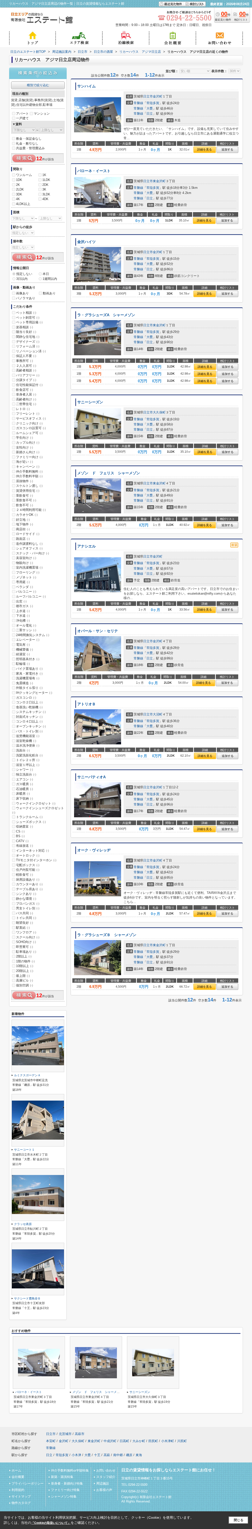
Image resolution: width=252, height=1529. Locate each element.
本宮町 (51, 1441)
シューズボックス (31, 822)
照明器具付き (27, 659)
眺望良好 (24, 923)
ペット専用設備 (29, 322)
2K (18, 185)
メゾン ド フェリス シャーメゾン (108, 473)
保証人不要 (26, 356)
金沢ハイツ (86, 242)
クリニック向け (29, 423)
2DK (45, 185)
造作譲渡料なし (29, 544)
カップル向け (27, 442)
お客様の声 (104, 1490)
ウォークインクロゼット (35, 803)
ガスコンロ (26, 697)
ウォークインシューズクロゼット (38, 810)
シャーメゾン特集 (64, 1496)
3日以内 (22, 279)
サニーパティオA (91, 777)
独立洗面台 (26, 774)
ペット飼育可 (27, 317)
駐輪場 (23, 664)
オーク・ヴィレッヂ (93, 850)
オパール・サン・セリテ (97, 631)
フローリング (27, 572)
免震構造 (24, 683)
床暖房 (23, 793)
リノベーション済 (31, 351)
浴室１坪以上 (27, 765)
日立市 (148, 96)
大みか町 (138, 1441)
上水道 (23, 611)
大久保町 (159, 412)
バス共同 (24, 913)
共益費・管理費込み (30, 148)
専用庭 (23, 582)
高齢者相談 (26, 370)
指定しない (24, 274)
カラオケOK (27, 515)
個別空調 (24, 985)
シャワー (24, 769)
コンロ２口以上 (29, 702)
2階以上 (24, 956)
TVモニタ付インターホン (36, 860)
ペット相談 (26, 312)
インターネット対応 (32, 850)
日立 (149, 113)
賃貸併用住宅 (27, 490)
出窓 (21, 601)
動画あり (49, 293)
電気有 (23, 644)
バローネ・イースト (93, 171)
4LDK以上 (23, 204)
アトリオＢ (86, 704)
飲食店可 (24, 390)
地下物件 (24, 524)
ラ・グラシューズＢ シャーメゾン (106, 935)
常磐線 (138, 103)
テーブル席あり (29, 889)
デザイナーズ (27, 341)
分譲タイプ (26, 380)
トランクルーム (29, 817)
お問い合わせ (105, 1470)
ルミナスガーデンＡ (27, 1075)
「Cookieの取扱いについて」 (51, 1523)
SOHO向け (26, 942)
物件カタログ (21, 1503)
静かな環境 (26, 899)
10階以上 (24, 966)
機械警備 (24, 649)
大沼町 (157, 714)
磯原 (129, 1455)
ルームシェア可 (29, 433)
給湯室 (23, 654)
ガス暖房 (24, 784)
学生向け (24, 437)
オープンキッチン (31, 726)
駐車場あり (26, 952)
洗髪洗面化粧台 (29, 755)
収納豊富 (24, 826)
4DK (45, 199)
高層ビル (24, 980)
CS (20, 831)
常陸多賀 (152, 103)
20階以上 (24, 971)
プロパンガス (27, 903)
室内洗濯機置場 (29, 567)
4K (18, 199)
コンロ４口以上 (29, 721)
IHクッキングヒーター (34, 693)
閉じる (238, 1520)
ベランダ (24, 587)
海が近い (24, 462)
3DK (19, 194)
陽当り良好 (26, 332)
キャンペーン (27, 466)
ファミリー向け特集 (65, 1490)
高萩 (107, 1455)
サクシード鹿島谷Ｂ (27, 1298)
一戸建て (22, 118)
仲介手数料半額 (29, 476)
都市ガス (24, 606)
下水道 (23, 615)
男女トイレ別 (27, 908)
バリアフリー (27, 375)
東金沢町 (159, 181)
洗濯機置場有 (27, 678)
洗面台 (23, 750)
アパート (22, 113)
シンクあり (26, 894)
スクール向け (27, 937)
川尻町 (182, 1441)
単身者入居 (26, 394)
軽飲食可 (24, 874)
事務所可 (24, 361)
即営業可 (24, 947)
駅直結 (23, 927)
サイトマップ (21, 1496)
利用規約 (18, 1490)
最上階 (23, 976)
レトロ (23, 409)
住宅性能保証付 (29, 385)
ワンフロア (26, 932)
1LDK (46, 180)
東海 (139, 1455)
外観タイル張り (29, 688)
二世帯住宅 (26, 404)
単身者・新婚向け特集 (67, 1483)
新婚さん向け (27, 452)
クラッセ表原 (23, 1224)
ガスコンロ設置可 (31, 428)
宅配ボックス (27, 865)
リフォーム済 (27, 346)
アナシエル (86, 546)
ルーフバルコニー (31, 596)
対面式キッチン (29, 717)
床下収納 (24, 798)
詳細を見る (204, 149)
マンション (42, 113)
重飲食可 (24, 495)
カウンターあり (29, 884)
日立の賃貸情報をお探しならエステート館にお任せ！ (168, 1470)
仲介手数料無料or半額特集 (70, 1470)
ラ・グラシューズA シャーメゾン (106, 315)
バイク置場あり (29, 668)
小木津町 (167, 1441)
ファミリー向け (29, 457)
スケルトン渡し (29, 486)
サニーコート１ (24, 1149)
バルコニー (26, 591)
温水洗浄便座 (27, 745)
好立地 (23, 519)
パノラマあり (25, 298)
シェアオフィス (29, 548)
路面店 (23, 539)
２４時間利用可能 (31, 510)
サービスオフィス (31, 418)
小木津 (76, 1455)
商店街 (23, 529)
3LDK (46, 194)
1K (44, 175)
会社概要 (18, 1477)
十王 (97, 1455)
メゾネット (26, 577)
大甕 (149, 108)
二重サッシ (26, 630)
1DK (19, 180)
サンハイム (86, 86)
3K (44, 189)
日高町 (124, 1441)
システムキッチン (31, 712)
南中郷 (118, 1455)
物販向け (24, 563)
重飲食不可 (26, 500)
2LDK (20, 189)
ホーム (16, 1470)
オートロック (27, 855)
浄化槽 (23, 620)
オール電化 (26, 625)
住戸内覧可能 (27, 870)
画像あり (22, 293)
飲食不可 (24, 505)
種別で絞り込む (38, 85)
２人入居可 (26, 366)
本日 (46, 274)
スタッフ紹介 (105, 1477)
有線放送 (24, 845)
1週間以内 (50, 279)
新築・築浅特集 (62, 1477)
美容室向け (26, 558)
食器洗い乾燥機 (29, 707)
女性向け (24, 447)
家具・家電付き (29, 673)
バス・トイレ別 (29, 731)
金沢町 (157, 96)
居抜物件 (24, 481)
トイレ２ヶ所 (27, 760)
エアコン (24, 779)
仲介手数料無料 (29, 471)
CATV (22, 841)
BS (20, 836)
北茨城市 (65, 1434)
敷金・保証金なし (29, 138)
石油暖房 (24, 789)
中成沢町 (110, 1441)
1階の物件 (25, 961)
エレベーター (27, 640)
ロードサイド (27, 534)
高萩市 (79, 1434)
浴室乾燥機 (26, 741)
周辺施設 (102, 1483)
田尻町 (153, 1441)
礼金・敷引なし (27, 143)
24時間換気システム (32, 635)
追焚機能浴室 (27, 736)
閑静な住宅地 (27, 337)
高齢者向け (26, 399)
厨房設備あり (27, 879)
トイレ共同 (26, 918)
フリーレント (27, 413)
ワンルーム (24, 175)
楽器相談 (24, 327)
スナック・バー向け (32, 553)
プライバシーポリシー (28, 1483)
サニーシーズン (90, 402)
